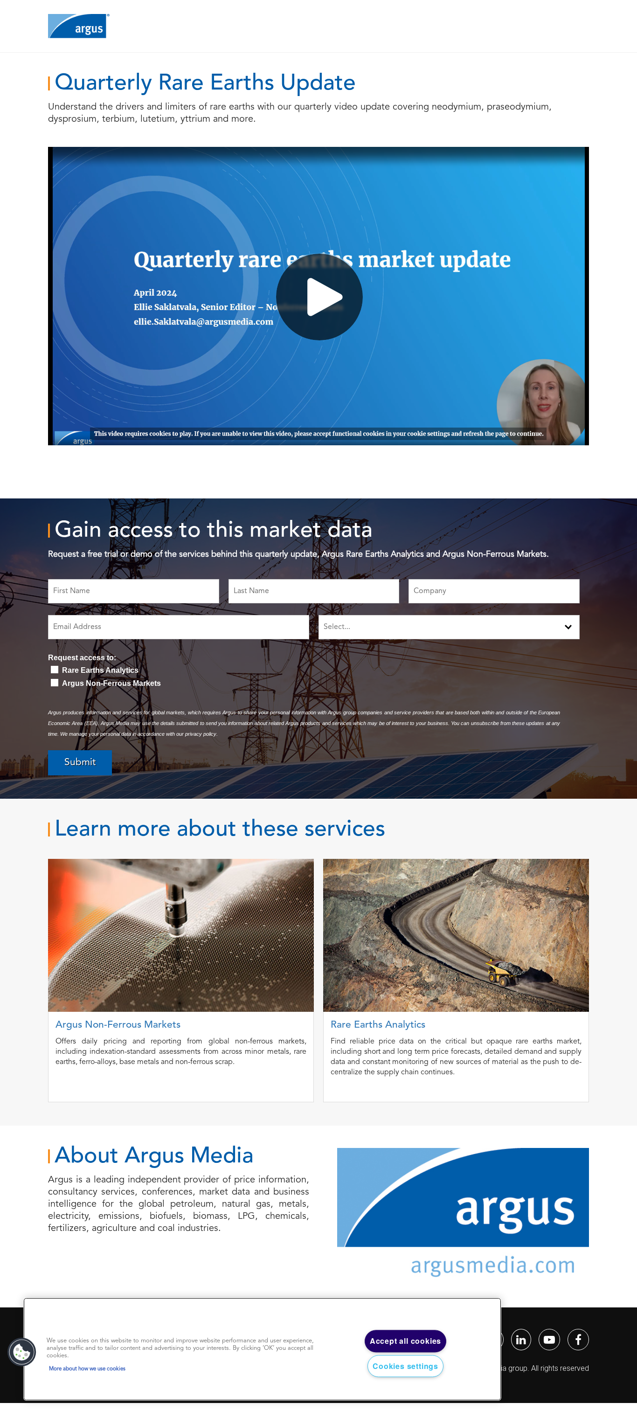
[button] (22, 1352)
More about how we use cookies (87, 1369)
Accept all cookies (405, 1341)
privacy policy (200, 734)
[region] (262, 1349)
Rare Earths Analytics (100, 670)
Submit (80, 762)
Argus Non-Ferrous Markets (111, 683)
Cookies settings (405, 1366)
